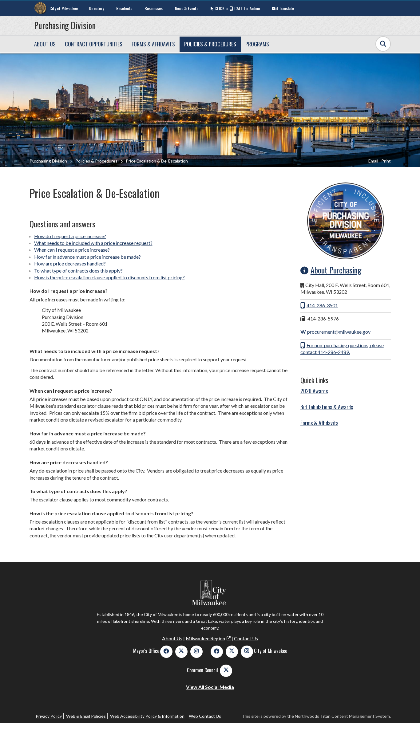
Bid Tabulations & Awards (326, 407)
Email (373, 160)
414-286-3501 (322, 305)
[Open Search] (383, 44)
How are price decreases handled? (70, 263)
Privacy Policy (49, 716)
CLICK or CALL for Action (237, 8)
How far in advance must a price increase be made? (87, 257)
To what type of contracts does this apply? (78, 270)
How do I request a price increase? (70, 236)
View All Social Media (210, 687)
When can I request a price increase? (72, 250)
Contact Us (246, 638)
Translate (286, 8)
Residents (124, 8)
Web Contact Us (205, 716)
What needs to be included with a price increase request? (93, 243)
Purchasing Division (65, 25)
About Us (172, 638)
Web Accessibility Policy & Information (147, 716)
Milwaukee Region (205, 638)
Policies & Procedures (96, 160)
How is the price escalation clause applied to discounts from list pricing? (109, 277)
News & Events (186, 8)
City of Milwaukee (64, 8)
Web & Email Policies (86, 716)
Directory (96, 8)
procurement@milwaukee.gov (338, 332)
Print (386, 160)
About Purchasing (336, 270)
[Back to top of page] (407, 739)
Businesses (154, 8)
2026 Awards (314, 391)
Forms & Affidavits (319, 423)
